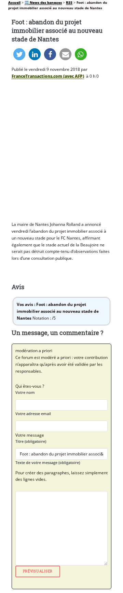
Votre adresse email (33, 413)
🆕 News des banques (43, 2)
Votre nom (25, 392)
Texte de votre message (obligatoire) (47, 462)
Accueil (14, 2)
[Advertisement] (61, 149)
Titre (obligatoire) (30, 441)
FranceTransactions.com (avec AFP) (48, 76)
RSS (69, 2)
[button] (19, 54)
